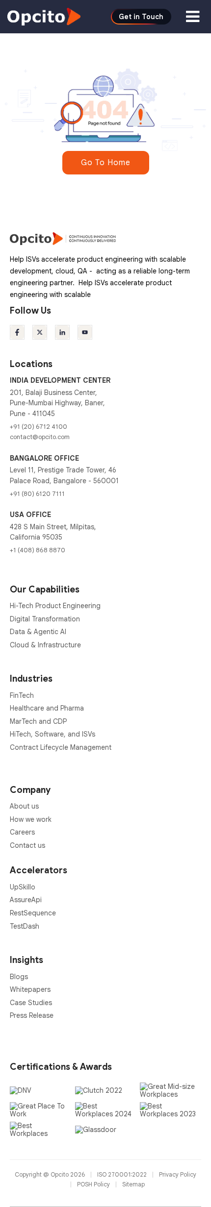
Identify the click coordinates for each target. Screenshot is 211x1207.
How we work (31, 819)
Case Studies (31, 1002)
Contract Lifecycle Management (60, 747)
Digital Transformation (45, 619)
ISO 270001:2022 (122, 1174)
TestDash (24, 926)
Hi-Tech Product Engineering (55, 605)
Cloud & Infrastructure (45, 644)
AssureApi (26, 899)
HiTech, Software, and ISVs (52, 734)
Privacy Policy (177, 1174)
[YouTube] (85, 332)
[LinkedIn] (62, 332)
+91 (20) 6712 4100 (38, 426)
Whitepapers (30, 989)
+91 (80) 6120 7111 (37, 494)
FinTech (22, 695)
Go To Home (106, 163)
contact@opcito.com (40, 437)
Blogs (19, 976)
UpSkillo (22, 887)
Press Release (31, 1015)
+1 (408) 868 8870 (37, 550)
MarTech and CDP (38, 721)
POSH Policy (94, 1184)
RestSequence (33, 913)
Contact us (27, 845)
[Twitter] (39, 332)
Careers (22, 832)
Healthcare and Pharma (47, 708)
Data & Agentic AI (38, 631)
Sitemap (133, 1184)
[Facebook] (17, 332)
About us (24, 806)
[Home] (43, 16)
